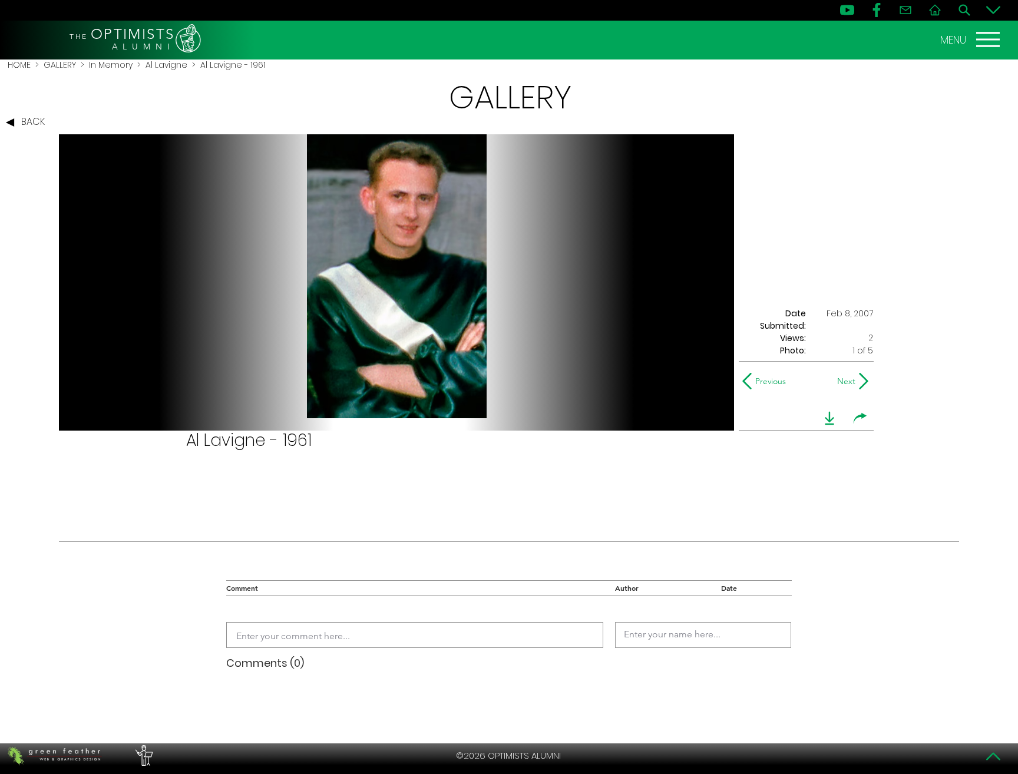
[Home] (935, 10)
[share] (860, 418)
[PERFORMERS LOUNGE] (142, 756)
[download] (829, 418)
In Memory (111, 65)
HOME (19, 65)
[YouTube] (847, 10)
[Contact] (905, 10)
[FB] (877, 10)
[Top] (993, 756)
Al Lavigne (166, 65)
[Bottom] (993, 10)
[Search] (964, 10)
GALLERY (60, 65)
